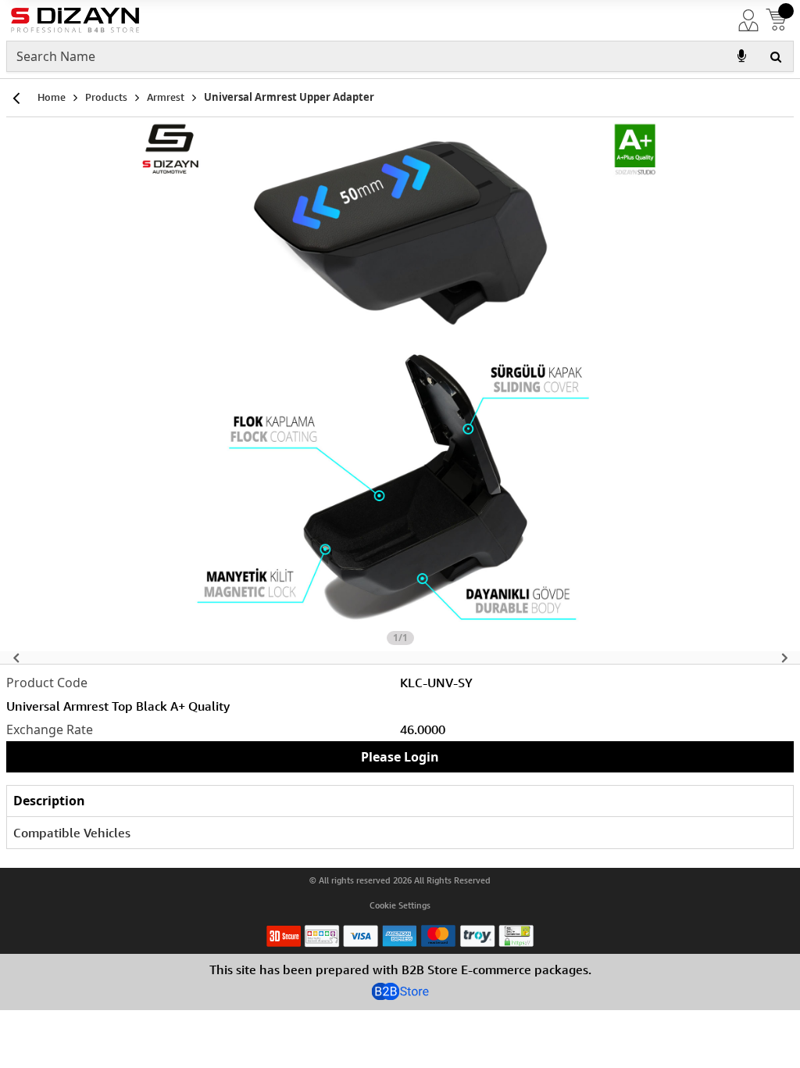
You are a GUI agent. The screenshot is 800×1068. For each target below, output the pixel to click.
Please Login (400, 756)
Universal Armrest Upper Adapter (289, 97)
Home (52, 97)
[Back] (15, 97)
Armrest (165, 97)
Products (106, 97)
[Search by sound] (741, 56)
